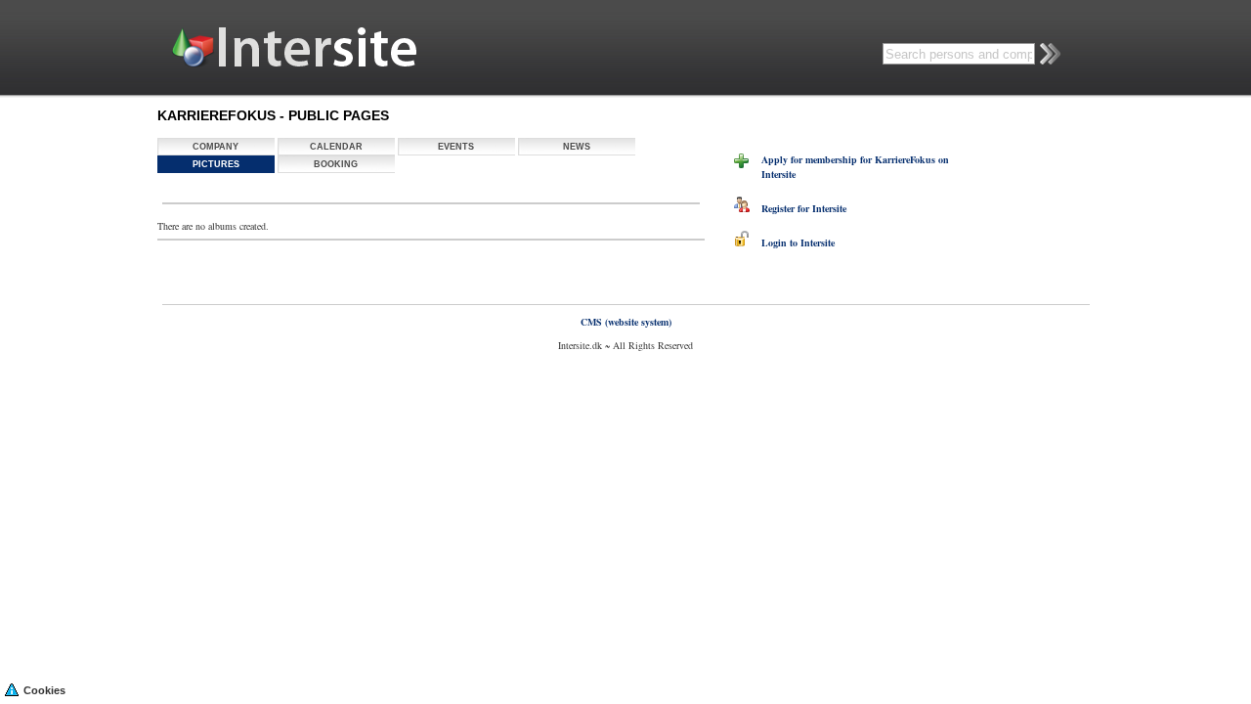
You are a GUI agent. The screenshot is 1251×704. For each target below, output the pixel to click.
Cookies (44, 690)
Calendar (336, 147)
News (576, 147)
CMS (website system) (626, 322)
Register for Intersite (798, 208)
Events (456, 147)
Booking (336, 164)
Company (215, 147)
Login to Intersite (792, 242)
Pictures (216, 164)
